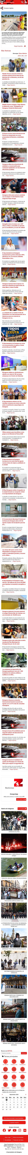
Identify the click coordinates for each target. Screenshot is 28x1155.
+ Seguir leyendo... (11, 85)
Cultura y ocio (14, 1064)
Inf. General (5, 1064)
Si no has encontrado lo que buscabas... (14, 1118)
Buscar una (6, 1051)
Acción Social (22, 1080)
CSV (26, 55)
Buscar (24, 1053)
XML (23, 55)
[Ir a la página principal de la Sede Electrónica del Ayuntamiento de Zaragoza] (1, 2)
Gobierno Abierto (5, 1088)
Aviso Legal (7, 1137)
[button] (19, 46)
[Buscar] (22, 2)
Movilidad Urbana (5, 1072)
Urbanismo (14, 1072)
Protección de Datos (18, 1140)
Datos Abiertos (23, 53)
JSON (19, 55)
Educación (14, 1080)
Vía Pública (5, 1080)
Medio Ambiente (22, 1072)
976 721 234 (20, 1149)
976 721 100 (10, 1149)
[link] (2, 1094)
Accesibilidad (8, 1140)
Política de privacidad (18, 1137)
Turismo (22, 1088)
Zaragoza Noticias (9, 2)
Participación (23, 1064)
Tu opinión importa (14, 1122)
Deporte (14, 1088)
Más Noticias (6, 50)
